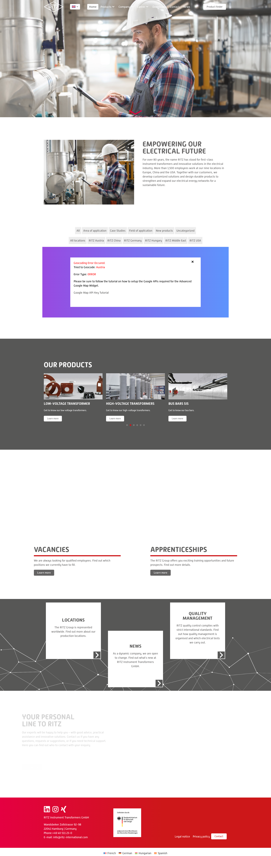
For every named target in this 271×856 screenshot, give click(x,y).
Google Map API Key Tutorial (91, 292)
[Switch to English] (74, 7)
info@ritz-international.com (70, 835)
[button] (107, 7)
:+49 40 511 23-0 (62, 831)
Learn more (52, 418)
